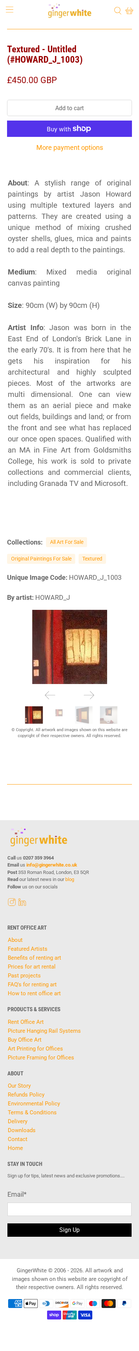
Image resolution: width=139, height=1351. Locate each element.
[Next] (89, 695)
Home (15, 1148)
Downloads (22, 1130)
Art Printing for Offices (35, 1048)
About (15, 940)
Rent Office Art (26, 1022)
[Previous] (50, 695)
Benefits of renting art (34, 957)
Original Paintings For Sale (41, 559)
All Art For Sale (66, 542)
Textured (92, 559)
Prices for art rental (32, 966)
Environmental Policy (34, 1103)
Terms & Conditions (32, 1112)
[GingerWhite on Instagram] (12, 904)
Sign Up (69, 1229)
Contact (17, 1139)
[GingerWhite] (70, 11)
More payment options (69, 147)
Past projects (24, 975)
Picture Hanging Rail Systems (44, 1031)
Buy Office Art (25, 1039)
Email (17, 1194)
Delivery (17, 1121)
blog (69, 879)
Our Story (19, 1085)
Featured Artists (27, 949)
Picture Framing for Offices (41, 1057)
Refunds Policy (26, 1094)
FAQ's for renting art (32, 984)
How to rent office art (34, 993)
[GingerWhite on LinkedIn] (22, 904)
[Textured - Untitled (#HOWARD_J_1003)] (69, 647)
